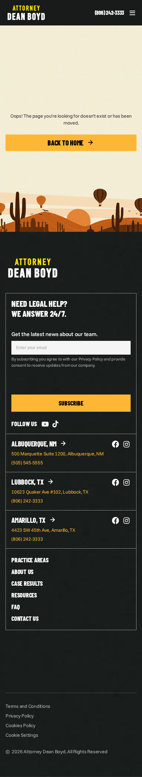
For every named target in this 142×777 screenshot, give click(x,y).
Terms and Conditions (28, 706)
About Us (22, 571)
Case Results (27, 583)
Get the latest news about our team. (54, 334)
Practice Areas (30, 560)
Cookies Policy (21, 725)
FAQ (15, 607)
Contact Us (25, 618)
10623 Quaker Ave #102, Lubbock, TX (49, 492)
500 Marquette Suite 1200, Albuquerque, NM (57, 454)
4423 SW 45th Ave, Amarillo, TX (43, 530)
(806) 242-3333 (109, 12)
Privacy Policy (20, 716)
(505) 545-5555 (27, 463)
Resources (24, 595)
